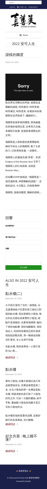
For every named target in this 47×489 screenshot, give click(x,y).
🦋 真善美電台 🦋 (23, 471)
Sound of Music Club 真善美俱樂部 (26, 478)
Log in (12, 7)
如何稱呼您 (10, 226)
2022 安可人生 (23, 43)
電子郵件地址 (11, 237)
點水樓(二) (13, 293)
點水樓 (10, 369)
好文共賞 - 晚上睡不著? (21, 437)
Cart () (23, 7)
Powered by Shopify (23, 481)
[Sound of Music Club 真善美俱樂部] (23, 21)
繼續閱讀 (10, 358)
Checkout (33, 7)
